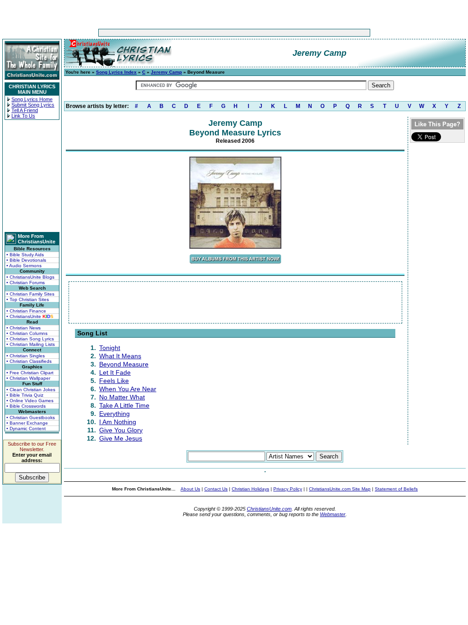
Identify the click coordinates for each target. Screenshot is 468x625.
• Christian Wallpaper (28, 378)
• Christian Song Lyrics (30, 338)
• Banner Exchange (27, 423)
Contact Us (216, 488)
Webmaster (333, 514)
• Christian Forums (25, 282)
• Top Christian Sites (27, 299)
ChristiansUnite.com (269, 509)
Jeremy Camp (166, 72)
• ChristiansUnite (29, 316)
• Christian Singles (25, 355)
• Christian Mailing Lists (30, 344)
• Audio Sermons (24, 265)
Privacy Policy (287, 488)
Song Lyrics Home (32, 99)
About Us (190, 488)
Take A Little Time (124, 405)
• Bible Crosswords (26, 406)
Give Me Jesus (120, 438)
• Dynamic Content (26, 428)
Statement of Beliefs (396, 488)
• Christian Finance (26, 310)
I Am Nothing (117, 422)
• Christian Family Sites (30, 293)
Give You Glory (121, 430)
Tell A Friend (24, 110)
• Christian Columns (27, 333)
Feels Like (114, 380)
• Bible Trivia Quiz (24, 395)
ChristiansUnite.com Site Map (340, 488)
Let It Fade (115, 372)
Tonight (109, 347)
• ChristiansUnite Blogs (30, 277)
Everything (114, 413)
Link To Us (23, 116)
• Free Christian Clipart (29, 372)
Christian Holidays (250, 488)
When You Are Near (127, 389)
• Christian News (23, 327)
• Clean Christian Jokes (30, 389)
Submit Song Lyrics (32, 105)
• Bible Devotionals (26, 260)
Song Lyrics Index (116, 72)
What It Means (120, 356)
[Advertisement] (206, 32)
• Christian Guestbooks (30, 417)
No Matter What (122, 397)
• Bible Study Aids (25, 254)
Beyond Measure (124, 364)
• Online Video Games (29, 400)
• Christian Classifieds (29, 361)
